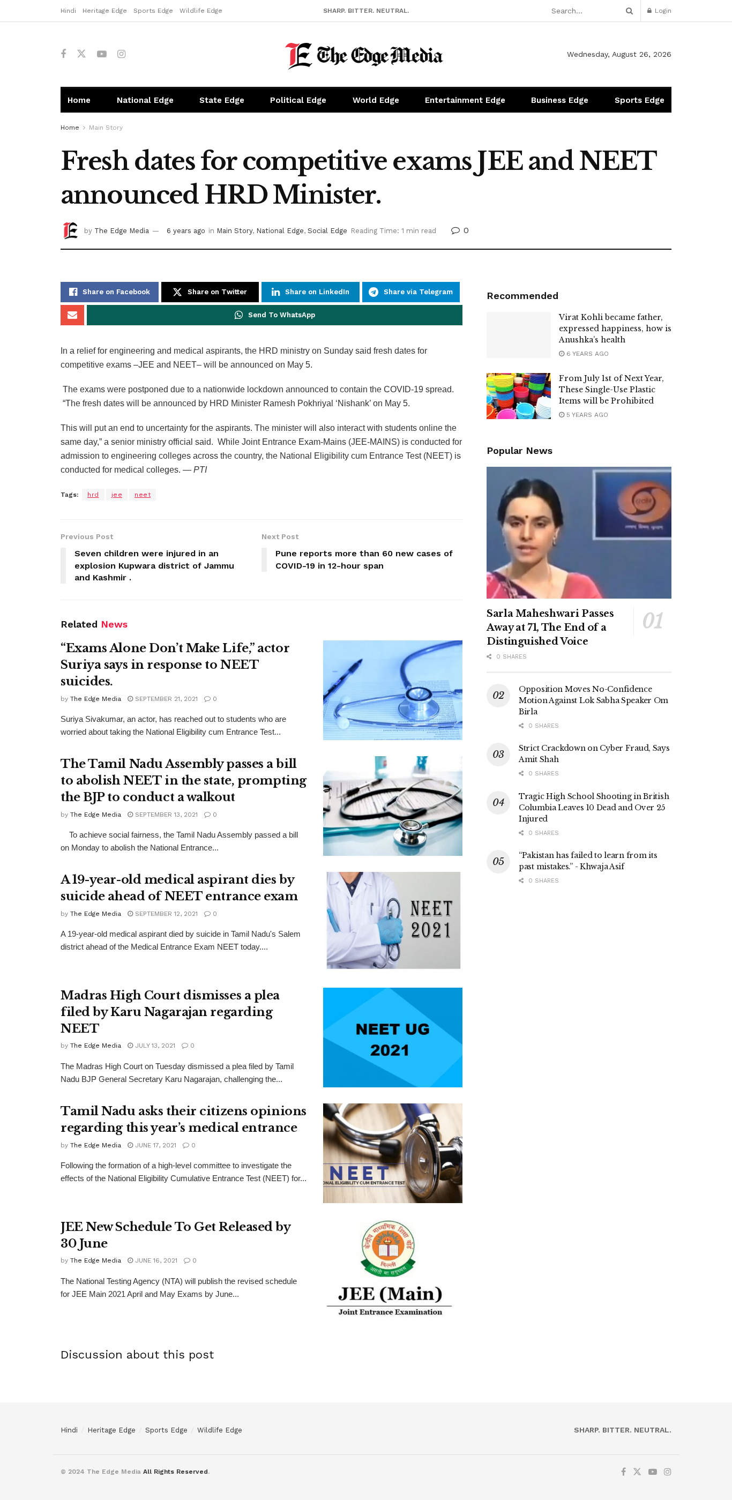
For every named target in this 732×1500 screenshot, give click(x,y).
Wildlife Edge (201, 10)
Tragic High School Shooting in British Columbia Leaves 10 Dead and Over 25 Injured (594, 808)
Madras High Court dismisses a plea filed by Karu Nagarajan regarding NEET (170, 1012)
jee (117, 494)
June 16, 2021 (155, 1260)
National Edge (145, 100)
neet (143, 494)
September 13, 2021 (165, 814)
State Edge (221, 100)
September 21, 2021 (165, 699)
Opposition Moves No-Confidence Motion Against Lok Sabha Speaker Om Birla (593, 700)
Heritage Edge (105, 10)
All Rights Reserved (175, 1471)
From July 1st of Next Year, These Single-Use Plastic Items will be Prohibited (611, 390)
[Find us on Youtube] (102, 54)
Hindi (68, 10)
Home (79, 100)
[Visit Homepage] (366, 54)
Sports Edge (153, 10)
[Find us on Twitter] (81, 54)
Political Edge (298, 100)
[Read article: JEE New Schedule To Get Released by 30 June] (392, 1269)
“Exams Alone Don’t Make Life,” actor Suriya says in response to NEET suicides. (175, 665)
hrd (93, 494)
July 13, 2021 (154, 1045)
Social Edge (327, 231)
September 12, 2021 (165, 913)
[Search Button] (627, 10)
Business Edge (559, 100)
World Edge (376, 100)
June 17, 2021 (154, 1145)
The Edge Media (121, 231)
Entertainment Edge (465, 100)
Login (662, 10)
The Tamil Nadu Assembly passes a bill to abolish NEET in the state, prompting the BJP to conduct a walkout (184, 780)
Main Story (106, 127)
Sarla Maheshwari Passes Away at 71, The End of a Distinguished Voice (550, 627)
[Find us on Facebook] (63, 54)
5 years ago (586, 415)
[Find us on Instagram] (121, 54)
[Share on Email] (72, 315)
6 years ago (186, 231)
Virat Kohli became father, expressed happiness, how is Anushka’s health (615, 328)
